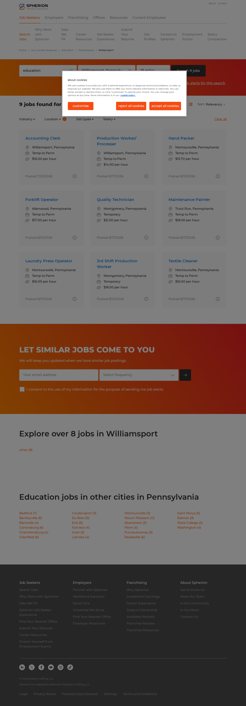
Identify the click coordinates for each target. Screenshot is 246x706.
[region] (124, 94)
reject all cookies (131, 106)
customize (81, 106)
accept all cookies (165, 106)
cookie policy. (128, 95)
